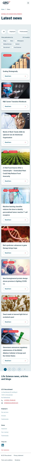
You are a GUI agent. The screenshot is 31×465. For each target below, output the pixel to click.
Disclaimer (17, 460)
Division (3, 415)
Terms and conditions (6, 460)
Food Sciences (17, 47)
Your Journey (4, 432)
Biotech (17, 44)
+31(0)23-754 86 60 (9, 400)
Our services (4, 412)
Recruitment (6, 47)
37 (19, 369)
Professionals (24, 31)
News (11, 40)
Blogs (4, 40)
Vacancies (4, 428)
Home (3, 9)
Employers (12, 31)
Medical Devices (7, 44)
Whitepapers (20, 40)
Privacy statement (18, 455)
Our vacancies (5, 450)
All (4, 31)
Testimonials (4, 419)
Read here (8, 76)
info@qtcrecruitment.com (11, 403)
